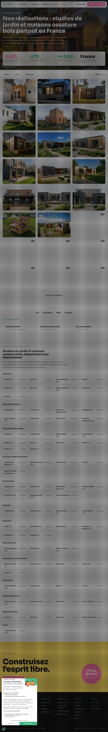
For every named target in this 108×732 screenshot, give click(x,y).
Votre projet (34, 4)
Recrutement (78, 712)
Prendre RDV (94, 705)
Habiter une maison (63, 702)
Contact (63, 4)
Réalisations (45, 4)
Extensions (44, 709)
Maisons (43, 705)
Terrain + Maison (62, 714)
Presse (76, 718)
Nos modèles (23, 4)
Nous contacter (95, 702)
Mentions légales (95, 709)
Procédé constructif (79, 709)
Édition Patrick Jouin (46, 712)
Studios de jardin (45, 702)
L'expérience (77, 702)
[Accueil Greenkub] (7, 4)
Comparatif (77, 715)
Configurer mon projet (96, 4)
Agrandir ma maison (63, 711)
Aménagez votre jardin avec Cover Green (84, 728)
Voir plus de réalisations (54, 295)
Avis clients (77, 705)
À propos (54, 4)
